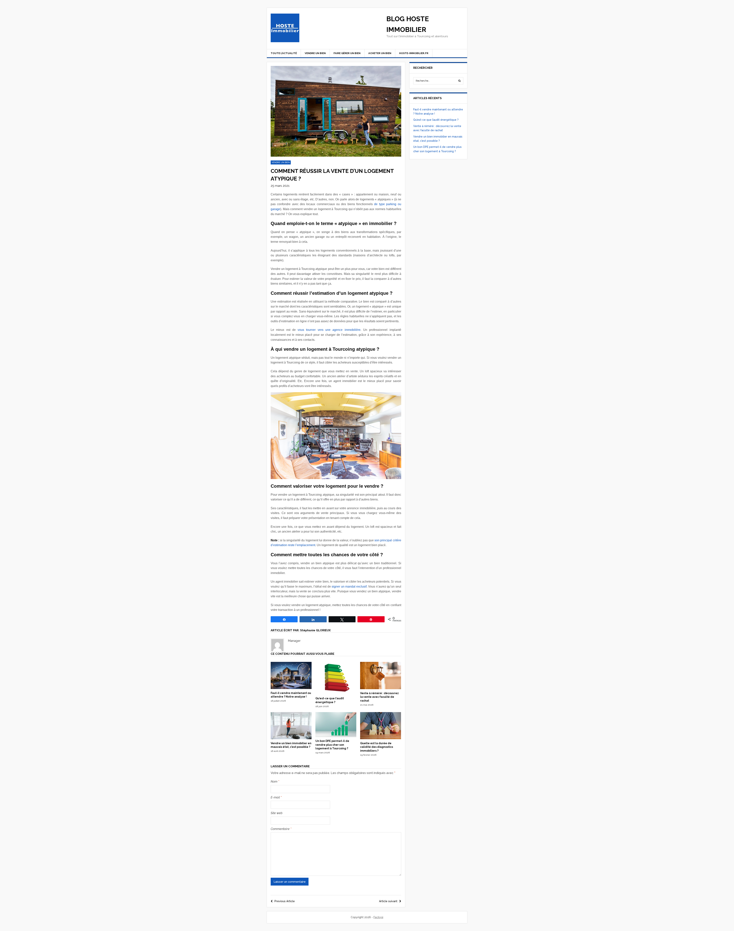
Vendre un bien (315, 53)
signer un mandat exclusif (349, 586)
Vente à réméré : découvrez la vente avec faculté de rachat (379, 697)
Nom (275, 781)
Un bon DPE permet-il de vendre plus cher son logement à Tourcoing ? (332, 744)
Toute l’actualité (284, 53)
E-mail (276, 797)
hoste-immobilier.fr (413, 53)
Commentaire (281, 829)
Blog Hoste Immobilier (407, 24)
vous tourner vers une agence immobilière (329, 329)
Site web (277, 813)
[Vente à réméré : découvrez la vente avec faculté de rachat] (380, 688)
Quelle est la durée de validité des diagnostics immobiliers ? (376, 747)
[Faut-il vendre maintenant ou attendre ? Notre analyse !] (291, 688)
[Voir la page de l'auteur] (277, 645)
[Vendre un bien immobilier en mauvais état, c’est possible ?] (291, 738)
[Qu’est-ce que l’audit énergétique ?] (335, 693)
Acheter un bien (379, 53)
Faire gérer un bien (347, 53)
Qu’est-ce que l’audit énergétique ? (436, 119)
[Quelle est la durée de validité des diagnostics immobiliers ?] (380, 738)
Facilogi (378, 917)
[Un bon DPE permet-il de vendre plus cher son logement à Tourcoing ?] (335, 736)
